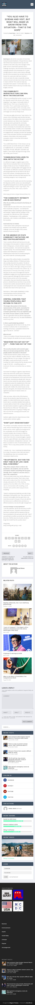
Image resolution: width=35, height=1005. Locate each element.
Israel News (12, 33)
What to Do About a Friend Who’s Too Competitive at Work (14, 677)
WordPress (29, 1003)
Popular (4, 943)
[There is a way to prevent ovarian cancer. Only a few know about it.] (5, 745)
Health (16, 739)
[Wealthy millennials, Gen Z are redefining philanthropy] (17, 592)
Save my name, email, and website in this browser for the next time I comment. (17, 717)
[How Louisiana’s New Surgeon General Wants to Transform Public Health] (5, 738)
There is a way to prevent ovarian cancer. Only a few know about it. (18, 744)
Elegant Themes (14, 1003)
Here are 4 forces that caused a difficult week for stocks (19, 751)
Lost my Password (13, 877)
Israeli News (5, 935)
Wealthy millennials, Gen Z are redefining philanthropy (16, 603)
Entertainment (6, 928)
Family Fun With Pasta (9, 819)
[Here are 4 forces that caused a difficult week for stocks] (5, 752)
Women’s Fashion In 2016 (10, 824)
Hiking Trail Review (8, 830)
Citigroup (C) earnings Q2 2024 (12, 653)
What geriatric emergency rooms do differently (18, 767)
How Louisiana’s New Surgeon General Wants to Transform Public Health (19, 737)
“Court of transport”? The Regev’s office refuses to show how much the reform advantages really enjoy (15, 629)
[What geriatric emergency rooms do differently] (5, 768)
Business (27, 33)
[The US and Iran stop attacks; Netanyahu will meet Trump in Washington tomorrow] (5, 759)
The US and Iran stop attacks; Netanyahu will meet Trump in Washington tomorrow (17, 759)
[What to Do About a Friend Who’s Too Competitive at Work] (17, 666)
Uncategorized (6, 947)
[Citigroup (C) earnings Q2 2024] (17, 642)
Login (5, 877)
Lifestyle (4, 939)
